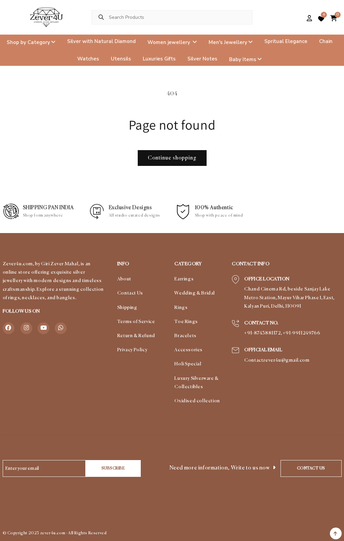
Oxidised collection (197, 401)
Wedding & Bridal (194, 293)
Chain (326, 41)
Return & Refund (136, 335)
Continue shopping (172, 158)
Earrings (184, 279)
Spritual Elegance (285, 41)
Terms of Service (136, 321)
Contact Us (130, 293)
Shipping (127, 307)
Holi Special (187, 364)
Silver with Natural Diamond (101, 41)
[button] (298, 18)
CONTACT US (311, 468)
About (124, 279)
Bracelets (185, 335)
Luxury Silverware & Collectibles (196, 382)
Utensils (121, 58)
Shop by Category (28, 42)
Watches (88, 58)
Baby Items (242, 59)
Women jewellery (169, 42)
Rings (180, 307)
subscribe (113, 468)
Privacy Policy (132, 350)
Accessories (188, 350)
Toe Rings (186, 321)
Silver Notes (202, 58)
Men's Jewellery (228, 42)
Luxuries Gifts (159, 58)
